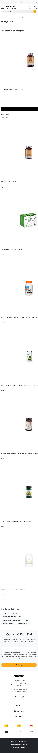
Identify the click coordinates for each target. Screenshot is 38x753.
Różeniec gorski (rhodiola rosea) (11, 620)
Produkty (8, 17)
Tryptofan (5, 613)
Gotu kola (15, 613)
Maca (26, 620)
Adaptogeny (15, 17)
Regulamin (13, 741)
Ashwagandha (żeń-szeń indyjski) (11, 616)
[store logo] (19, 676)
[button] (30, 7)
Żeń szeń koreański (7, 623)
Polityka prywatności (22, 741)
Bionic (3, 17)
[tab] (19, 705)
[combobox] (19, 11)
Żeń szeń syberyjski (23, 623)
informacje (31, 641)
